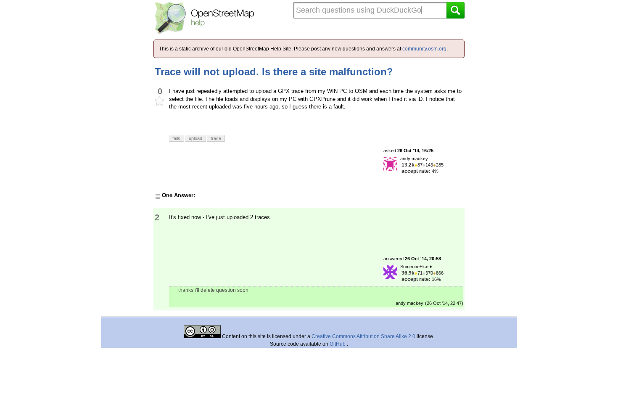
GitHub (338, 344)
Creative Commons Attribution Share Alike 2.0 (363, 336)
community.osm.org (424, 49)
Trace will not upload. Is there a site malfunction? (274, 71)
